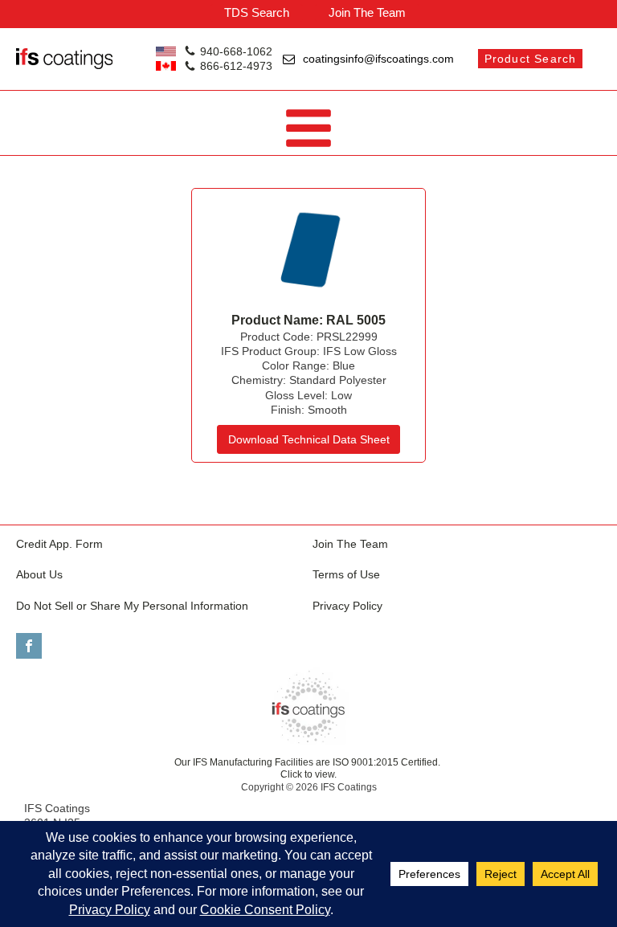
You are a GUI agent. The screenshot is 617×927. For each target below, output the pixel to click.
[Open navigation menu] (308, 130)
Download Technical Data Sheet (309, 439)
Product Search (530, 58)
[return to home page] (308, 707)
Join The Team (367, 12)
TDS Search (256, 12)
